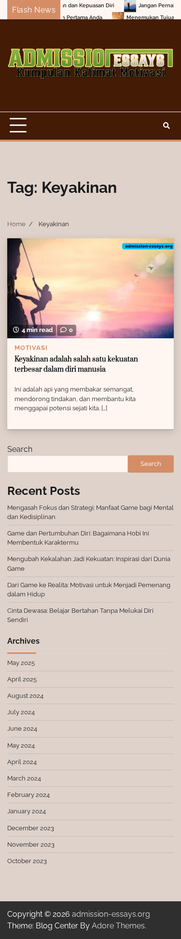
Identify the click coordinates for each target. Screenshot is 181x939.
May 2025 (21, 662)
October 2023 (27, 861)
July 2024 (21, 712)
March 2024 (24, 778)
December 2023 (30, 828)
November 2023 (31, 844)
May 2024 (21, 745)
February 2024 (28, 794)
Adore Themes (118, 925)
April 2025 (22, 679)
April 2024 (22, 762)
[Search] (166, 125)
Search (19, 449)
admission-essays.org (111, 914)
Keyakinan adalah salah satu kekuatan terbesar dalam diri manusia (76, 364)
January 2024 (26, 811)
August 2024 (25, 695)
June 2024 (22, 728)
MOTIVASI (30, 347)
